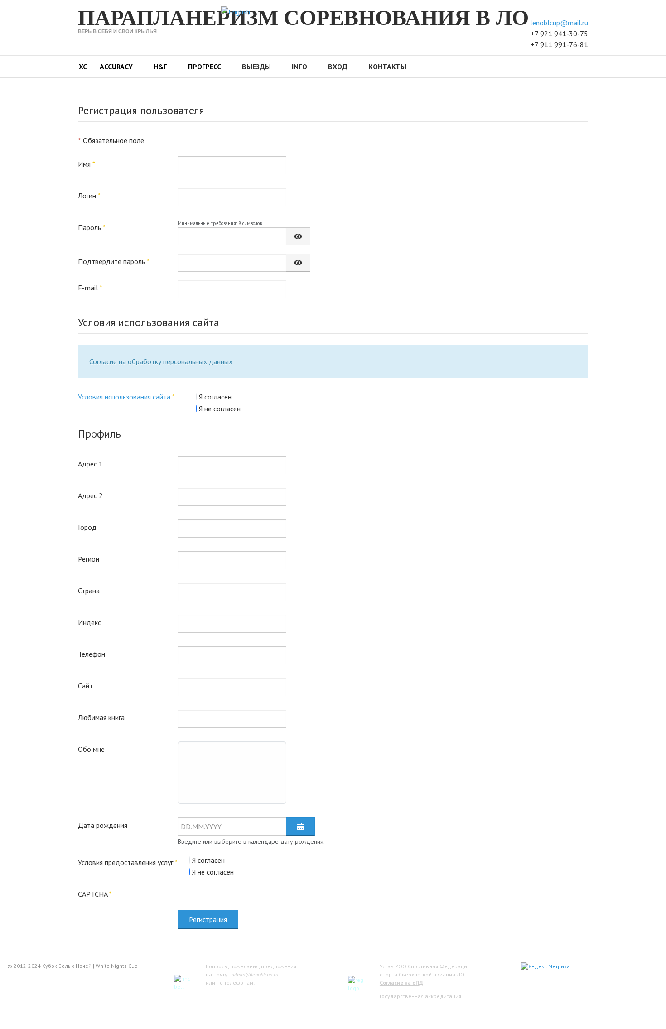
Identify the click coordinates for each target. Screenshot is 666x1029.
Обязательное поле (111, 140)
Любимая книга (101, 717)
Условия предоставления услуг (128, 862)
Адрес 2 (90, 495)
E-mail (90, 287)
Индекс (89, 622)
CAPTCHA (95, 894)
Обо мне (91, 749)
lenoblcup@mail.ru (559, 22)
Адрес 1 (90, 463)
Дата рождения (102, 825)
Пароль (92, 227)
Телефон (91, 654)
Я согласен (215, 396)
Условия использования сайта (124, 396)
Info (299, 66)
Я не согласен (220, 408)
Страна (89, 590)
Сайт (85, 685)
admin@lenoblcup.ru (255, 974)
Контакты (387, 66)
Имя (86, 163)
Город (87, 527)
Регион (88, 558)
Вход (337, 66)
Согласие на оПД (401, 982)
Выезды (256, 66)
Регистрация (208, 919)
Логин (89, 195)
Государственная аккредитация (420, 996)
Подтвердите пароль (114, 261)
